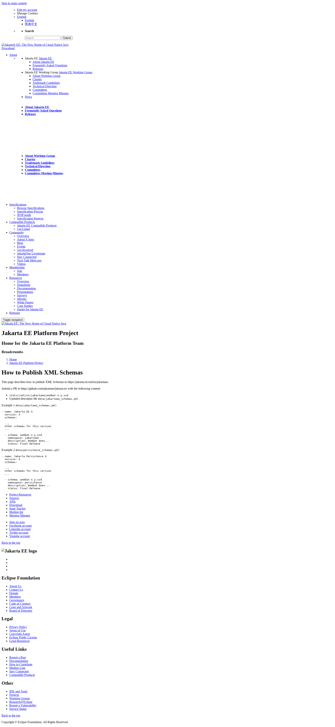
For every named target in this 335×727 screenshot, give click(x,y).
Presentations (25, 292)
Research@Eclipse (20, 702)
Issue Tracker (17, 508)
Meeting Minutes (19, 515)
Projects (14, 695)
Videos (21, 264)
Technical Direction (45, 86)
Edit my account (27, 9)
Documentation (26, 288)
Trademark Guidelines (46, 82)
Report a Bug (17, 657)
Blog (20, 243)
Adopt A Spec (25, 239)
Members (22, 274)
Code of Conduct (19, 603)
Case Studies (25, 305)
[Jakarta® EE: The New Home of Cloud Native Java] (35, 44)
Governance (16, 600)
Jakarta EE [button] (45, 58)
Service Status (18, 708)
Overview (23, 236)
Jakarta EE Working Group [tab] (42, 72)
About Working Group (46, 75)
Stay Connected (26, 257)
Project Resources (20, 494)
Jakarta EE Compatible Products (37, 225)
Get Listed (23, 229)
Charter (37, 79)
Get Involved (25, 250)
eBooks (21, 299)
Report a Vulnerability (22, 705)
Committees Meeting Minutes (51, 93)
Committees (40, 89)
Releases (38, 68)
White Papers (25, 302)
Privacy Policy (18, 627)
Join (19, 271)
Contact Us (16, 589)
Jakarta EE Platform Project (26, 363)
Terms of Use (17, 630)
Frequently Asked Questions (50, 65)
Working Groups (19, 698)
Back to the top (11, 542)
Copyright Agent (19, 634)
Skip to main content (14, 3)
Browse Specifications (30, 208)
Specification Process (30, 211)
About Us (15, 586)
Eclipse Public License (23, 637)
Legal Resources (19, 641)
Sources (14, 498)
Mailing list (16, 512)
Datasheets (23, 285)
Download (8, 48)
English (29, 20)
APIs (12, 501)
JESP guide (24, 215)
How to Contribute (20, 664)
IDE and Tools (18, 691)
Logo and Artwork (20, 607)
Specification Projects (30, 218)
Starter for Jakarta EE (30, 309)
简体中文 (31, 24)
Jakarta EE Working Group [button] (75, 72)
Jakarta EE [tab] (32, 58)
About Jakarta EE (43, 61)
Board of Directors (20, 610)
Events (21, 246)
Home (13, 359)
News (28, 96)
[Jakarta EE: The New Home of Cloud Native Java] (34, 323)
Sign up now (17, 522)
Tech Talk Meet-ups (29, 260)
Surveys (22, 295)
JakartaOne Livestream (31, 253)
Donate (13, 593)
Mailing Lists (17, 668)
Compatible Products (22, 675)
